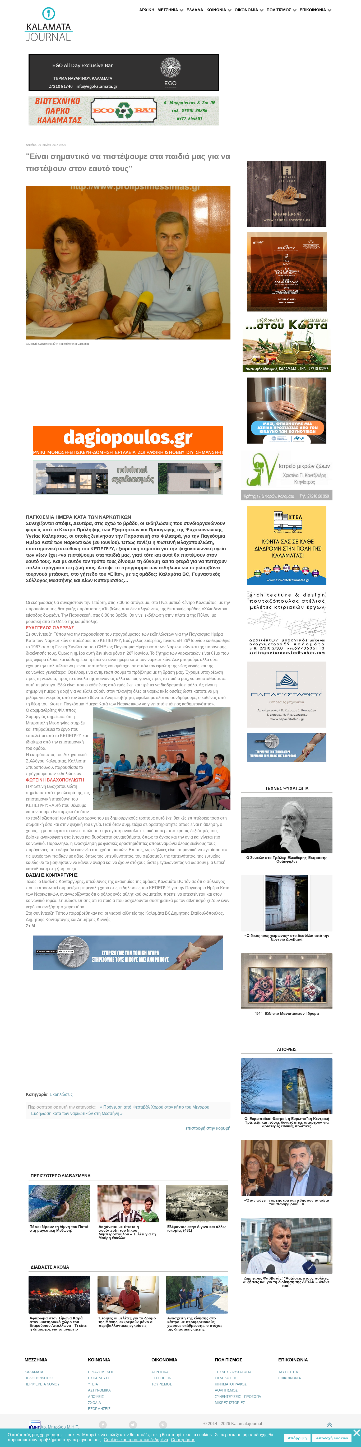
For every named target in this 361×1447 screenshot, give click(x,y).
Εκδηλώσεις (61, 1094)
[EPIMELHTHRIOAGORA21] (286, 750)
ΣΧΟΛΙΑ (94, 1403)
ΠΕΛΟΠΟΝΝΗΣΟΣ (39, 1378)
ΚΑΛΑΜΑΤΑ (34, 1372)
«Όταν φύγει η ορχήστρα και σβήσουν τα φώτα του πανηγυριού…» (286, 1202)
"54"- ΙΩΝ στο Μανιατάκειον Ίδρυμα (286, 1013)
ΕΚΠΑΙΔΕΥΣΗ (99, 1378)
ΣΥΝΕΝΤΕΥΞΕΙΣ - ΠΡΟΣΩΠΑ (238, 1397)
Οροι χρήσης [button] (183, 1439)
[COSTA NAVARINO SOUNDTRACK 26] (287, 274)
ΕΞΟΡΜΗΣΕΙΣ (99, 1409)
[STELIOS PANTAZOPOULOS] (286, 625)
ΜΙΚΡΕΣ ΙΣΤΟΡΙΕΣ (230, 1403)
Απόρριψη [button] (297, 1438)
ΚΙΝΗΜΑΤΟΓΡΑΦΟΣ (231, 1384)
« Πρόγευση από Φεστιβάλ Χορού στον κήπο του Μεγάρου (154, 1107)
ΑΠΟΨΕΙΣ (96, 1397)
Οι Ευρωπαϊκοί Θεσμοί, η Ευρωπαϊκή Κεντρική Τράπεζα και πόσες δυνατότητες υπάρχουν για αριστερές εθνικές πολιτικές (286, 1122)
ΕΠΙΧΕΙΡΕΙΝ (161, 1378)
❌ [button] (356, 1433)
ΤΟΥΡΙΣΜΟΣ (161, 1384)
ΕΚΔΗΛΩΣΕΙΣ (226, 1378)
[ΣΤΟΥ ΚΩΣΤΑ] (287, 347)
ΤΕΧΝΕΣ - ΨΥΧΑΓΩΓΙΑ (233, 1372)
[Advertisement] (128, 383)
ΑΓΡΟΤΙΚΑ (160, 1372)
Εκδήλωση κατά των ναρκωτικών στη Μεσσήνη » (77, 1113)
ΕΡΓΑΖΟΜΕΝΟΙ (100, 1372)
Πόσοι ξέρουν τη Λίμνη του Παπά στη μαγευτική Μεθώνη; (59, 1228)
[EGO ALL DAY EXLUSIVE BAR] (124, 75)
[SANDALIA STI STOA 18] (286, 196)
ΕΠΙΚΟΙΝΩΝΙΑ (289, 1378)
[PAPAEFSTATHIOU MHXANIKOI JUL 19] (286, 697)
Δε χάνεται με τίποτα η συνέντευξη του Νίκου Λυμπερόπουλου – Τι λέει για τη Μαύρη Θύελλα (127, 1232)
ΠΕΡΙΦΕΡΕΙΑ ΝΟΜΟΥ (42, 1384)
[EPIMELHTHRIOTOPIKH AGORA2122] (128, 955)
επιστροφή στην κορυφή (208, 1128)
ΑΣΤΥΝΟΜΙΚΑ (99, 1390)
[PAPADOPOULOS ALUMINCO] (128, 480)
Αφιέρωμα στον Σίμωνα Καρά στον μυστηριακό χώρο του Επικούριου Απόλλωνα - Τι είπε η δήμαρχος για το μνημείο (58, 1323)
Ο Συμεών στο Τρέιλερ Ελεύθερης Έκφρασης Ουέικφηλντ (286, 859)
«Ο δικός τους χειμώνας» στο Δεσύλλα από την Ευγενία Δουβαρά (286, 937)
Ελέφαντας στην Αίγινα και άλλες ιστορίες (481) (196, 1228)
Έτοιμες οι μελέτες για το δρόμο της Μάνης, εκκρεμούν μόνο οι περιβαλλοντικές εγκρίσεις (127, 1322)
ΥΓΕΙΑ (93, 1384)
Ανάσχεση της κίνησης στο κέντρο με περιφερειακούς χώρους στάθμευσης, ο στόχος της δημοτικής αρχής (194, 1323)
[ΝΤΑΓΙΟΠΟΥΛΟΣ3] (128, 443)
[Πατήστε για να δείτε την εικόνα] (128, 262)
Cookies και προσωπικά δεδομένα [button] (136, 1439)
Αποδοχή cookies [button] (332, 1438)
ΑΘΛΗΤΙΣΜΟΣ (226, 1390)
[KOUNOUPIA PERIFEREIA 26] (286, 413)
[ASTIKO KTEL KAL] (286, 547)
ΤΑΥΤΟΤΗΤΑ (288, 1372)
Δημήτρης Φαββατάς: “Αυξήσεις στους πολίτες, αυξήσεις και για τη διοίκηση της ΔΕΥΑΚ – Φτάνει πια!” (287, 1282)
